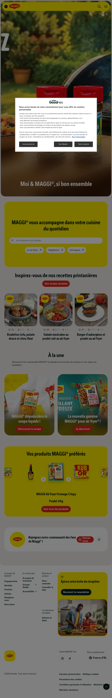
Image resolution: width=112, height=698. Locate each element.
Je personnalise (28, 144)
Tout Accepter (83, 144)
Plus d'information (78, 137)
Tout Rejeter (63, 144)
